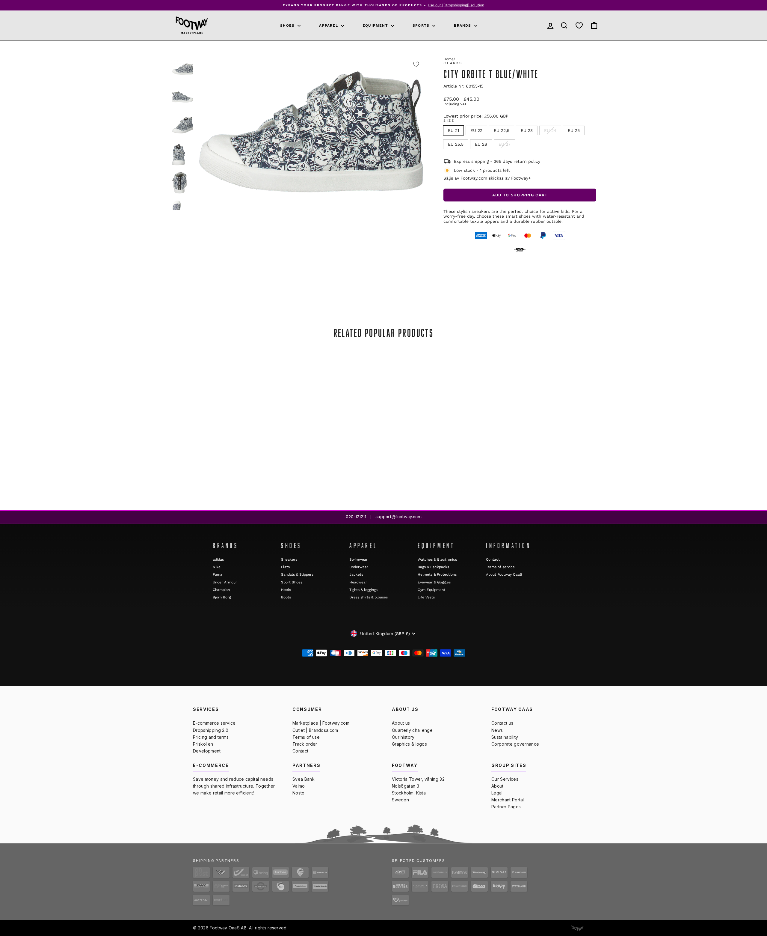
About (497, 785)
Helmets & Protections (437, 574)
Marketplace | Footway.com (320, 723)
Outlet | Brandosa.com (315, 730)
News (497, 730)
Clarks (452, 63)
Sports (422, 25)
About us (401, 723)
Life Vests (426, 597)
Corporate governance (515, 744)
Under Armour (225, 582)
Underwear (358, 567)
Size (449, 121)
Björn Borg (222, 597)
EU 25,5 (455, 144)
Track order (304, 744)
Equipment (376, 25)
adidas (218, 559)
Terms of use (306, 737)
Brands (463, 25)
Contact (493, 559)
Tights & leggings (363, 590)
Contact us (502, 723)
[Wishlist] (579, 25)
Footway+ (521, 178)
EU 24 (550, 130)
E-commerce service (214, 723)
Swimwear (358, 559)
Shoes (288, 25)
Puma (217, 574)
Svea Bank (303, 779)
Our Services (504, 779)
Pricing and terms (211, 737)
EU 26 (481, 144)
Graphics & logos (409, 744)
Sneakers (289, 559)
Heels (286, 590)
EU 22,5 (501, 130)
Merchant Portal (507, 799)
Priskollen (203, 744)
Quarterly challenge (412, 730)
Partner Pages (506, 806)
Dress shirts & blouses (368, 597)
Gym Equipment (431, 590)
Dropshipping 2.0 (210, 730)
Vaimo (298, 785)
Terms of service (500, 567)
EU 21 (453, 130)
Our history (403, 737)
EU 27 (505, 144)
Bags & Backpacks (433, 567)
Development (207, 750)
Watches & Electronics (437, 559)
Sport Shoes (291, 582)
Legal (497, 792)
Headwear (358, 582)
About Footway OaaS (504, 574)
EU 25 (574, 130)
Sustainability (504, 737)
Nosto (298, 792)
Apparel (329, 25)
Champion (221, 590)
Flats (285, 567)
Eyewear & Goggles (434, 582)
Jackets (356, 574)
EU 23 (527, 130)
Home (448, 59)
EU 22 (476, 130)
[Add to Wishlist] (416, 64)
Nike (217, 567)
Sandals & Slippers (297, 574)
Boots (286, 597)
